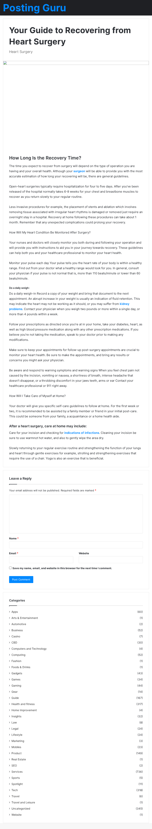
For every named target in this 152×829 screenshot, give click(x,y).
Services (17, 771)
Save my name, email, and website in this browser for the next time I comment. (62, 568)
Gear (14, 691)
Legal (14, 728)
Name (14, 538)
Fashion (16, 661)
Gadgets (16, 673)
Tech (14, 790)
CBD (14, 642)
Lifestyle (16, 734)
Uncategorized (20, 808)
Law (14, 722)
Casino (15, 636)
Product (16, 753)
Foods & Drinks (20, 667)
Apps (14, 611)
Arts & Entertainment (24, 618)
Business (17, 630)
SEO (14, 765)
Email (13, 553)
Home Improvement (24, 710)
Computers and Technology (29, 648)
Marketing (17, 741)
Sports (15, 777)
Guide (15, 697)
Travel (15, 796)
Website (84, 553)
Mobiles (16, 747)
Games (15, 679)
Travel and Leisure (23, 802)
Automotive (18, 624)
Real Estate (18, 759)
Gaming (16, 685)
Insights (16, 716)
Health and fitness (23, 704)
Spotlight (17, 784)
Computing (18, 654)
